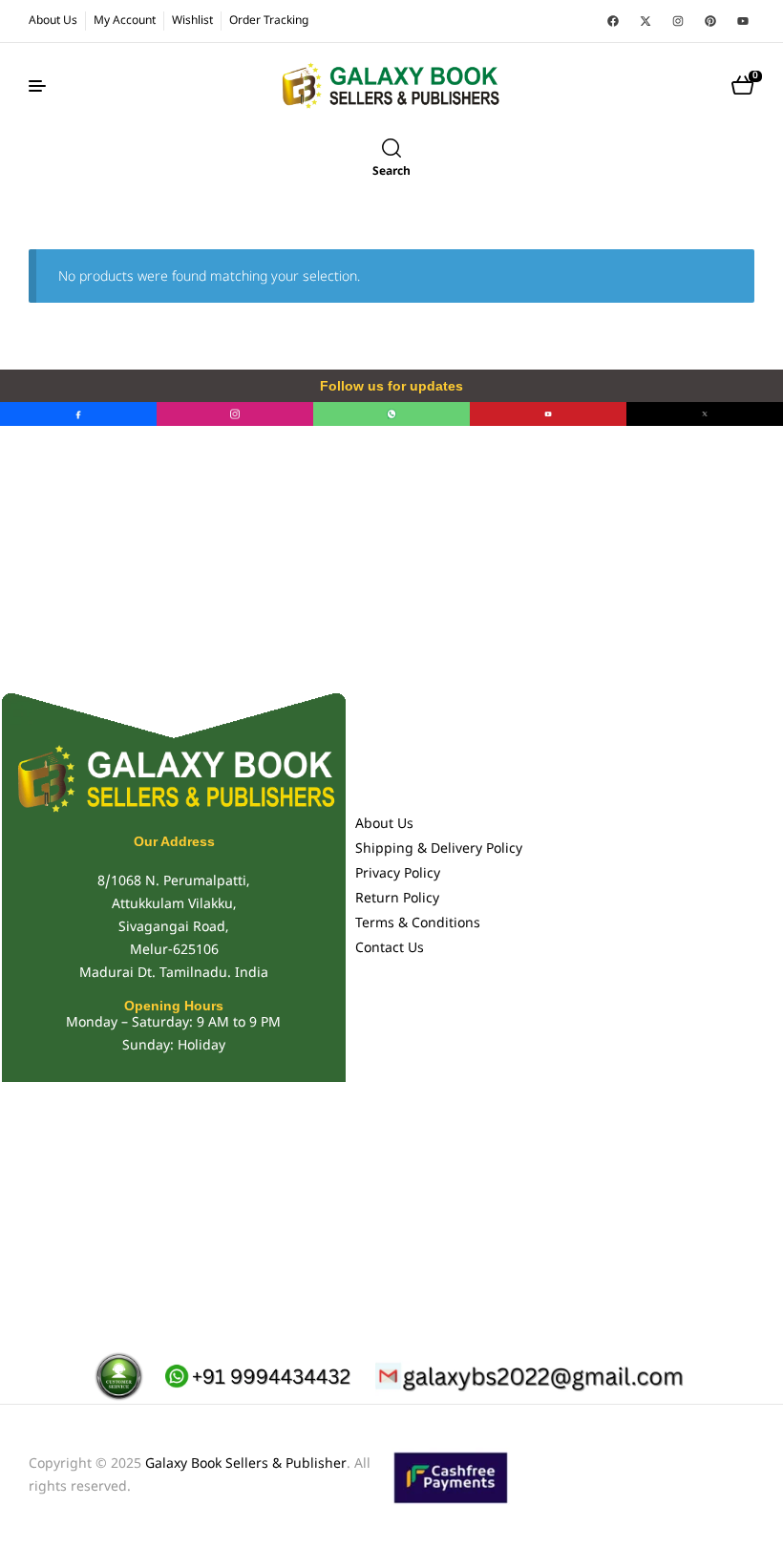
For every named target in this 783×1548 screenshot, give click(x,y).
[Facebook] (613, 21)
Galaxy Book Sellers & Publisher (246, 1464)
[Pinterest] (710, 21)
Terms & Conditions (417, 924)
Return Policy (397, 899)
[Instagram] (678, 21)
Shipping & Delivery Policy (438, 849)
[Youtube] (742, 21)
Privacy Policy (397, 874)
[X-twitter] (645, 21)
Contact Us (389, 949)
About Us (384, 824)
